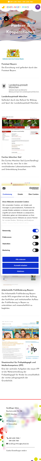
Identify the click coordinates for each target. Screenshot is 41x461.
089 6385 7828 (15, 2)
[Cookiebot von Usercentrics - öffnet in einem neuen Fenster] (29, 188)
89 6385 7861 (14, 441)
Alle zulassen (20, 259)
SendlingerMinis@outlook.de (18, 444)
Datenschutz (12, 424)
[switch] (36, 237)
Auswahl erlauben (20, 265)
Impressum (12, 421)
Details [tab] (20, 194)
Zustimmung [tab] (7, 194)
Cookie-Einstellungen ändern (16, 451)
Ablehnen (20, 271)
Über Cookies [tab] (33, 194)
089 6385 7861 (27, 2)
